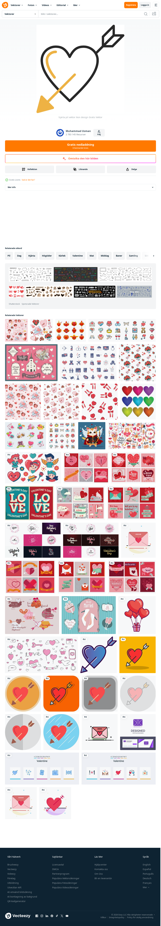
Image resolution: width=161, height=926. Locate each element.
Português (146, 873)
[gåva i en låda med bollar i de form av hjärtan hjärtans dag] (137, 615)
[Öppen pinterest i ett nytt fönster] (52, 915)
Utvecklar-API (14, 887)
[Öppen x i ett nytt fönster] (62, 915)
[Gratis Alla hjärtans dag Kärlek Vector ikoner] (80, 503)
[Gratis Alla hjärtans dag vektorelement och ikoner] (131, 503)
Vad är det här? (28, 179)
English (145, 864)
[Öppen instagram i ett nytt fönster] (42, 915)
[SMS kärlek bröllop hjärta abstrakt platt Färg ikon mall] (138, 540)
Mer (75, 5)
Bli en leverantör (103, 878)
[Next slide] (149, 256)
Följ (98, 134)
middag (105, 255)
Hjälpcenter (100, 864)
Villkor (101, 917)
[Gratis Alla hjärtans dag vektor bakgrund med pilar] (32, 615)
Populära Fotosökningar (64, 882)
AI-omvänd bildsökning (19, 892)
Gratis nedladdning (79, 146)
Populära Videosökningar (65, 887)
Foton (31, 5)
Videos (45, 5)
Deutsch (145, 878)
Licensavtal (58, 864)
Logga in (143, 5)
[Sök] (143, 14)
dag (19, 255)
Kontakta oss (101, 869)
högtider (47, 255)
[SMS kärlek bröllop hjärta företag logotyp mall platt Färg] (100, 732)
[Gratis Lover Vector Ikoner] (133, 467)
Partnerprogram (60, 873)
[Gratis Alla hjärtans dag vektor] (82, 577)
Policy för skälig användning (138, 917)
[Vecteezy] (5, 5)
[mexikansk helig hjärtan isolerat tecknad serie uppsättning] (70, 330)
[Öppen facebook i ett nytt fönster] (37, 915)
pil (9, 255)
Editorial (61, 5)
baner (119, 255)
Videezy (11, 873)
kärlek (62, 255)
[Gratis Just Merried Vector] (89, 615)
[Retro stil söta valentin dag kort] (29, 503)
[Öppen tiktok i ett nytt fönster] (57, 915)
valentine (77, 255)
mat (92, 255)
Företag (11, 878)
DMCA (55, 869)
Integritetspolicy (114, 917)
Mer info (12, 187)
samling (133, 255)
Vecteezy (11, 869)
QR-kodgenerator (16, 901)
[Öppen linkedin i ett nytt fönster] (47, 915)
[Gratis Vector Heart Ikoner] (30, 577)
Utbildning (12, 882)
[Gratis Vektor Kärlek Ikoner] (86, 467)
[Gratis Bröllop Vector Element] (31, 362)
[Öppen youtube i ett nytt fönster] (67, 915)
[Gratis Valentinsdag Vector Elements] (132, 577)
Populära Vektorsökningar (65, 878)
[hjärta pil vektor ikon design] (98, 655)
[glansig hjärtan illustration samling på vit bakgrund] (138, 402)
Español (145, 869)
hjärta (31, 255)
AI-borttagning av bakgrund (22, 896)
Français (145, 882)
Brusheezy (12, 864)
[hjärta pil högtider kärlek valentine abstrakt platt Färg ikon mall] (55, 803)
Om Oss (98, 873)
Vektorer (15, 5)
